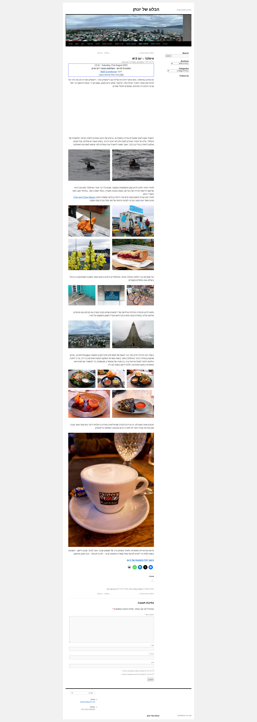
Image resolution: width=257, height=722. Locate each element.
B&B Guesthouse (109, 72)
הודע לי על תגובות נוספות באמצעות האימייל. (137, 671)
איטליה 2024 (155, 44)
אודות (71, 44)
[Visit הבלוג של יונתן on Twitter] (187, 79)
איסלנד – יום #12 (104, 53)
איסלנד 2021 (143, 44)
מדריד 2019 (119, 44)
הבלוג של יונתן (146, 9)
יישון (82, 44)
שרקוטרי (90, 44)
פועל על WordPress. (184, 716)
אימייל (151, 654)
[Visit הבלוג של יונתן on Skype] (183, 79)
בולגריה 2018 (107, 44)
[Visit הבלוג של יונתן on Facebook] (172, 79)
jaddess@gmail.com (87, 702)
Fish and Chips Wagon (84, 197)
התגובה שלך (149, 614)
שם (152, 645)
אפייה (98, 44)
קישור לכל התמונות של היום (140, 560)
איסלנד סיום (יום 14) (146, 53)
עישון (77, 44)
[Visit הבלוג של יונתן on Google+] (180, 79)
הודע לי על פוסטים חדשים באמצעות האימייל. (136, 674)
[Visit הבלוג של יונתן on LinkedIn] (176, 79)
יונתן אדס (125, 62)
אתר (152, 662)
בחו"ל (131, 589)
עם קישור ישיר (111, 589)
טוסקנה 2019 (131, 44)
